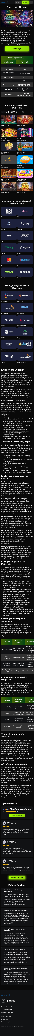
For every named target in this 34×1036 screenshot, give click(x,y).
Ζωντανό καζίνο (12, 112)
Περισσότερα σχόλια (17, 877)
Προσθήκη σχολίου (17, 815)
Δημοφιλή (4, 112)
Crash (19, 112)
